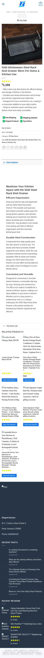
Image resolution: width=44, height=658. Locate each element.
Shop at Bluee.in (18, 12)
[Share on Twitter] (12, 148)
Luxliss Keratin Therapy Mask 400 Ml (10, 358)
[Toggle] (4, 162)
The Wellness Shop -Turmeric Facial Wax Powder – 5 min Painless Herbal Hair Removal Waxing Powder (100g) (11, 412)
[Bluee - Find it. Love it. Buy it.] (22, 4)
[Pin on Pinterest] (21, 148)
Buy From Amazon (9, 380)
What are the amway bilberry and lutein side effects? (25, 561)
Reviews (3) (12, 326)
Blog (16, 650)
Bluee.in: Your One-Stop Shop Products (25, 591)
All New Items (32, 12)
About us (23, 650)
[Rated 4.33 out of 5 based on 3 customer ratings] (22, 81)
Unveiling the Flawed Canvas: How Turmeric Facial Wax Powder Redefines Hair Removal (25, 581)
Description (12, 162)
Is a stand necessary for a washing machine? (23, 551)
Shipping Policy (27, 654)
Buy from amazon (9, 475)
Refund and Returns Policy (29, 652)
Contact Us (33, 650)
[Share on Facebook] (8, 148)
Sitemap (39, 654)
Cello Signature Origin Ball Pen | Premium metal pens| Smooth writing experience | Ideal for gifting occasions (32, 412)
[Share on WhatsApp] (4, 148)
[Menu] (3, 4)
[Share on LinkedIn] (25, 148)
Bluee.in (8, 650)
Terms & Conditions (10, 654)
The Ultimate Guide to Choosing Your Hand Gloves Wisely (24, 570)
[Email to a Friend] (17, 148)
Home (8, 12)
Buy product (29, 380)
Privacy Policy (9, 652)
